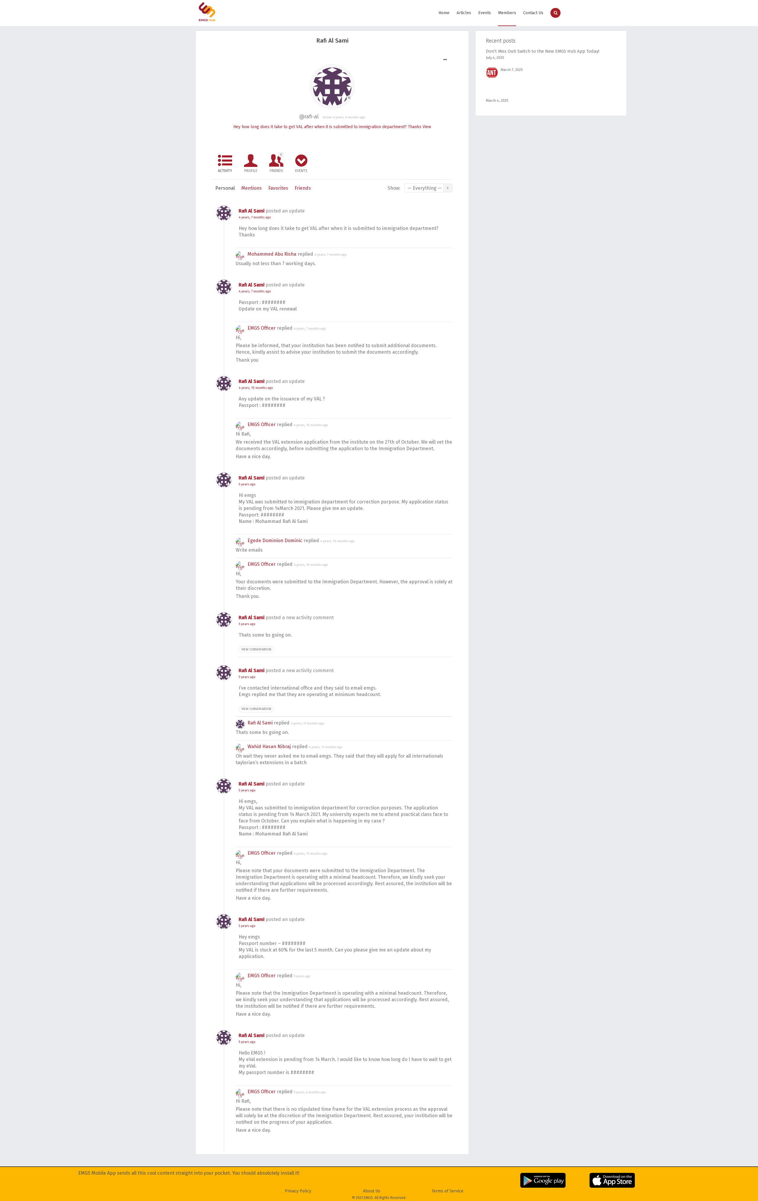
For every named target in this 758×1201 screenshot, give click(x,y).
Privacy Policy (298, 1191)
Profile (250, 171)
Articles (464, 12)
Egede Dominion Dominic (275, 540)
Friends (276, 163)
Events (484, 12)
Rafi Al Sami (251, 211)
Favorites (278, 188)
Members (507, 12)
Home (444, 12)
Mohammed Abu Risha (272, 254)
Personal (225, 188)
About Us (371, 1191)
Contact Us (533, 12)
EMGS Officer (262, 328)
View (427, 126)
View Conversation (256, 649)
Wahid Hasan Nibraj (269, 746)
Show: (394, 188)
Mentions (251, 188)
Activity (225, 171)
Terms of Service (447, 1191)
